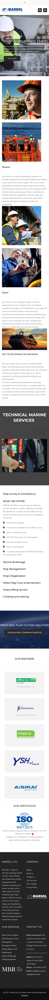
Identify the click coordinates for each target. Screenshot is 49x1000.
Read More (12, 58)
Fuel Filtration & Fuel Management (10, 940)
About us (30, 873)
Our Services (32, 880)
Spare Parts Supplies (10, 935)
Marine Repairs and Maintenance (9, 951)
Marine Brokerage (9, 956)
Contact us (30, 877)
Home (29, 870)
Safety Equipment (9, 959)
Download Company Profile (25, 632)
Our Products (32, 884)
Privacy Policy (32, 887)
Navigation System (9, 945)
